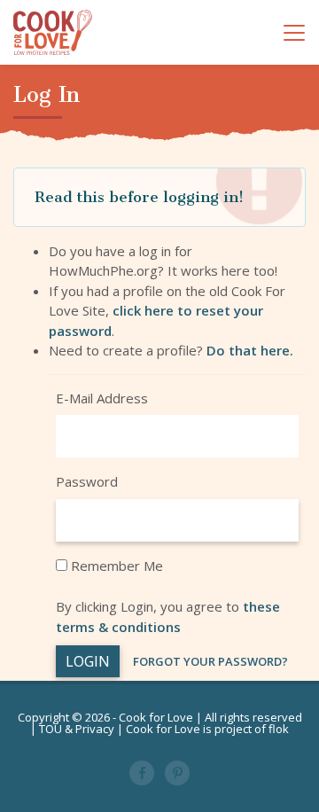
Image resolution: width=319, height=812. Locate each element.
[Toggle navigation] (294, 33)
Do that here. (249, 350)
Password (87, 481)
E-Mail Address (102, 398)
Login (88, 661)
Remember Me (115, 565)
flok (278, 729)
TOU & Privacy (76, 729)
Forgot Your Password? (210, 661)
